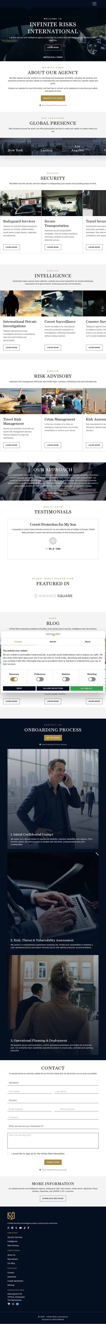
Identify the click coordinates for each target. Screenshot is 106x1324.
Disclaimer (11, 1277)
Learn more (53, 47)
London (47, 150)
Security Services (14, 1237)
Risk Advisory (13, 1245)
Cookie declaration (15, 1281)
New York (15, 150)
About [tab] (87, 641)
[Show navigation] (94, 4)
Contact (10, 1272)
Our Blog (11, 1263)
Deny (19, 688)
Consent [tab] (18, 641)
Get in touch (53, 738)
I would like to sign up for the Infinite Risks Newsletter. (38, 1153)
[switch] (40, 679)
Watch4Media (58, 1319)
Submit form (53, 1162)
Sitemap (10, 1285)
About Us (11, 1255)
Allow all (87, 688)
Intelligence (12, 1241)
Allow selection (53, 688)
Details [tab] (53, 641)
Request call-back (53, 98)
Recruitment (12, 1259)
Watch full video (53, 57)
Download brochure (52, 1198)
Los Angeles (77, 148)
